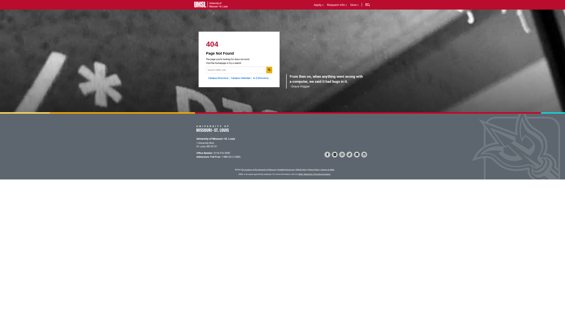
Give (353, 4)
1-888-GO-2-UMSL (231, 156)
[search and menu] (269, 70)
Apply (318, 4)
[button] (367, 5)
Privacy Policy (313, 170)
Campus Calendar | (241, 78)
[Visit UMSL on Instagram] (342, 155)
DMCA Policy (301, 170)
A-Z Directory (261, 78)
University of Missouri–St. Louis (215, 138)
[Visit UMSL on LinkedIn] (357, 155)
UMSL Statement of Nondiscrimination (314, 174)
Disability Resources (286, 170)
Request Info (336, 4)
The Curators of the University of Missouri (258, 170)
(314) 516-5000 (222, 153)
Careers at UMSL (327, 170)
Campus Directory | (219, 78)
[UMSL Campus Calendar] (364, 155)
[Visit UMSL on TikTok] (349, 155)
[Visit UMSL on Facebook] (327, 155)
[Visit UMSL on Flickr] (335, 155)
